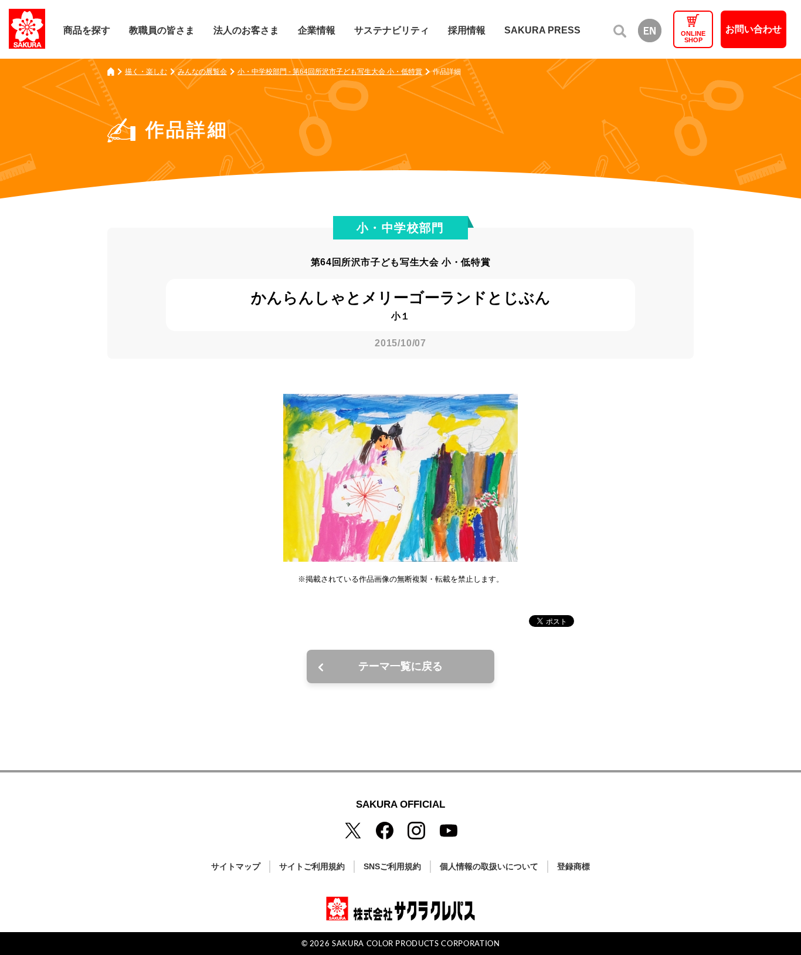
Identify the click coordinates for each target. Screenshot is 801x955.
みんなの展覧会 (202, 72)
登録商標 (573, 866)
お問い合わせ (753, 29)
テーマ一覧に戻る (400, 666)
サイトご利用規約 (312, 866)
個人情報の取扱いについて (489, 866)
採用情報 (467, 30)
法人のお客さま (246, 30)
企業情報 (316, 30)
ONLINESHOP (693, 36)
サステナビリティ (391, 30)
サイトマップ (235, 866)
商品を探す (86, 30)
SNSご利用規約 (392, 866)
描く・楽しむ (146, 72)
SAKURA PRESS (542, 30)
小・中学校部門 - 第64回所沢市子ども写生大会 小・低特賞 (329, 72)
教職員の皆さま (162, 30)
